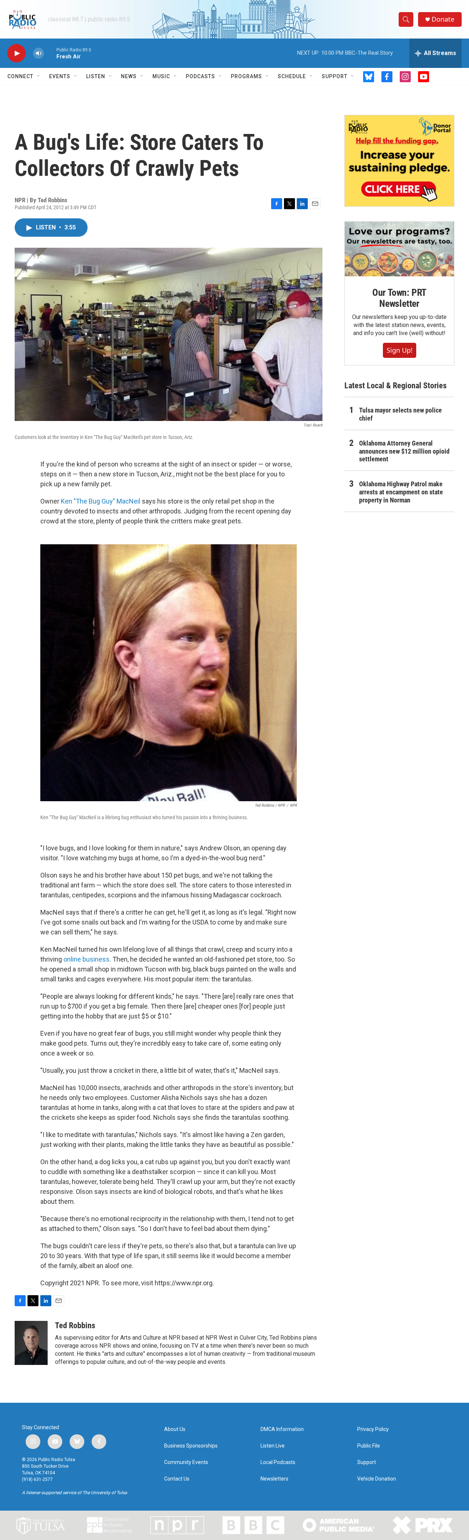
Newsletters (274, 1479)
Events (59, 76)
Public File (368, 1446)
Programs (246, 76)
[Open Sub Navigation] (39, 76)
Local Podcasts (278, 1462)
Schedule (292, 76)
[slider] (50, 53)
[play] (16, 53)
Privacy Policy (373, 1429)
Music (161, 76)
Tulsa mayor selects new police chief (400, 414)
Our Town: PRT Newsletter (399, 298)
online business (86, 959)
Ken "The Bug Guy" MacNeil (100, 501)
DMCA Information (282, 1429)
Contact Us (176, 1479)
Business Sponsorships (191, 1446)
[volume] (38, 53)
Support (334, 76)
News (129, 76)
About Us (174, 1429)
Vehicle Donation (376, 1479)
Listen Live (273, 1446)
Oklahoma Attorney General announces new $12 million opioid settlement (404, 451)
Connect (20, 76)
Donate (443, 19)
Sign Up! (400, 350)
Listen (95, 76)
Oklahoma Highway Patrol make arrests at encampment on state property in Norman (401, 492)
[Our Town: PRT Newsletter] (399, 249)
